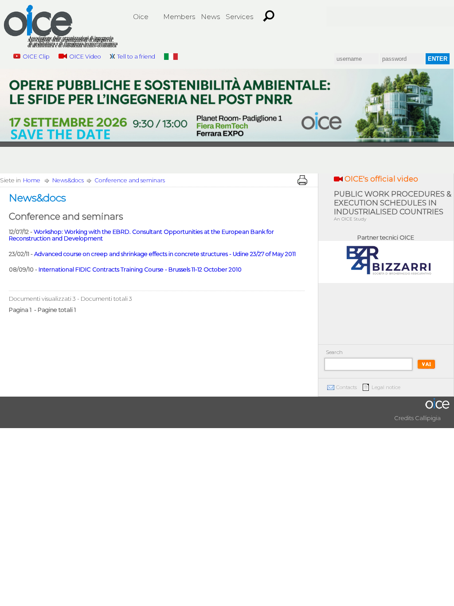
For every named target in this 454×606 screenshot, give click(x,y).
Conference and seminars (129, 180)
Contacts (346, 387)
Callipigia (428, 418)
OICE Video (85, 56)
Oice (141, 16)
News (210, 16)
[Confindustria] (342, 17)
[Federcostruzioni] (438, 17)
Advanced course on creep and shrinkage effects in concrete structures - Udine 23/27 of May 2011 (165, 254)
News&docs (68, 180)
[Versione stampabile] (302, 180)
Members (179, 16)
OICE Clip (36, 56)
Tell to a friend (136, 56)
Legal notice (386, 387)
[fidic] (374, 17)
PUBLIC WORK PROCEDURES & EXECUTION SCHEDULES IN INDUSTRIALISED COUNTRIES (392, 205)
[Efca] (406, 17)
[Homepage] (60, 27)
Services (239, 16)
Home (31, 180)
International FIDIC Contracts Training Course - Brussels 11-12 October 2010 (140, 269)
